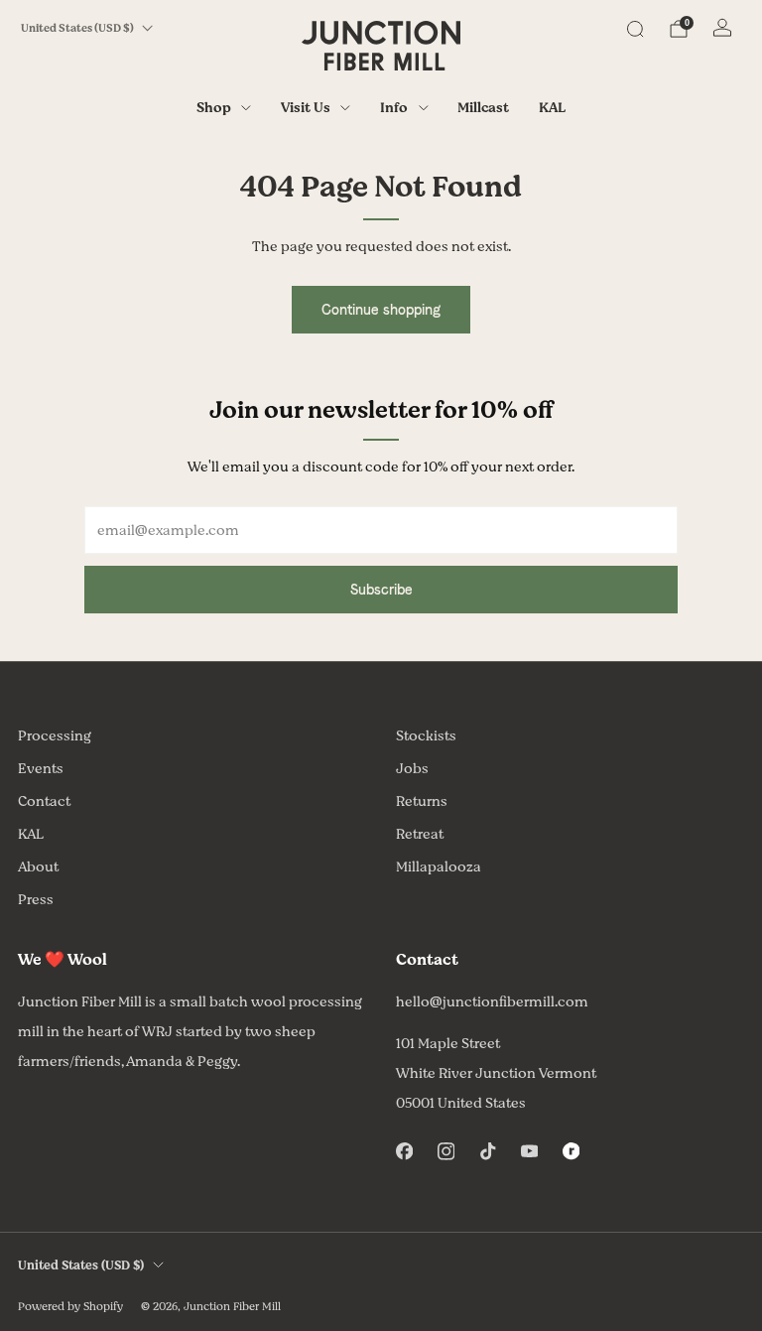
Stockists (426, 736)
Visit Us (305, 107)
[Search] (635, 29)
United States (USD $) (77, 28)
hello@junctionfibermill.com (492, 1002)
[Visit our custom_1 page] (570, 1151)
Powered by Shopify (70, 1306)
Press (36, 899)
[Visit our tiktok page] (487, 1151)
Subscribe (381, 590)
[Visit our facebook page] (404, 1151)
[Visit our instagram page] (445, 1151)
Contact (44, 801)
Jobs (412, 768)
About (38, 867)
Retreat (420, 834)
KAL (552, 107)
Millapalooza (438, 867)
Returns (421, 801)
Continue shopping (381, 310)
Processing (54, 736)
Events (41, 768)
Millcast (483, 107)
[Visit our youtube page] (529, 1151)
